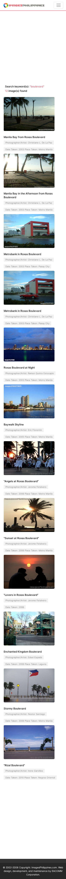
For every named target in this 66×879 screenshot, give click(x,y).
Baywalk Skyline (14, 424)
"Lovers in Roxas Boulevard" (21, 595)
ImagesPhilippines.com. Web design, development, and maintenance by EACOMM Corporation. (33, 871)
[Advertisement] (33, 48)
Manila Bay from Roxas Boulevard (24, 137)
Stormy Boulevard (15, 708)
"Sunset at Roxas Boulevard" (21, 538)
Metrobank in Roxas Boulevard (22, 254)
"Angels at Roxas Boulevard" (21, 481)
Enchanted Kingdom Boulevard (23, 651)
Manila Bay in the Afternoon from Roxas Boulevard (28, 195)
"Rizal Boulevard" (14, 765)
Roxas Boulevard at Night (19, 367)
